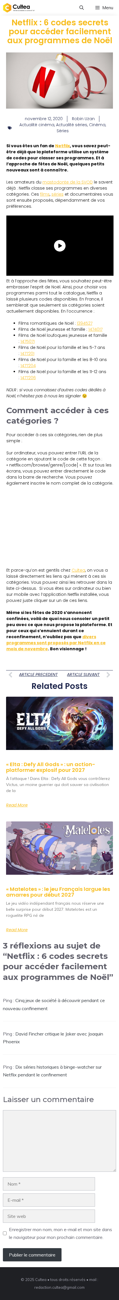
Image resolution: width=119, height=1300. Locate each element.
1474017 (95, 329)
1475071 (28, 341)
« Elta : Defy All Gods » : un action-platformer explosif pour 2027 (50, 767)
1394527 (84, 323)
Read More (17, 805)
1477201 (27, 353)
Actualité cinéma (36, 125)
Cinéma (97, 125)
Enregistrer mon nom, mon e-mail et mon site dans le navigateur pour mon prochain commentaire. (60, 1233)
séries (57, 194)
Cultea (78, 570)
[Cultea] (19, 8)
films (45, 194)
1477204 (28, 366)
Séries (63, 131)
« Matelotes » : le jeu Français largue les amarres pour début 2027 (58, 891)
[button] (82, 8)
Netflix (62, 146)
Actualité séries (71, 125)
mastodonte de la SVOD (67, 182)
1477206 (28, 378)
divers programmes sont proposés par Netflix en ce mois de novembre (56, 643)
